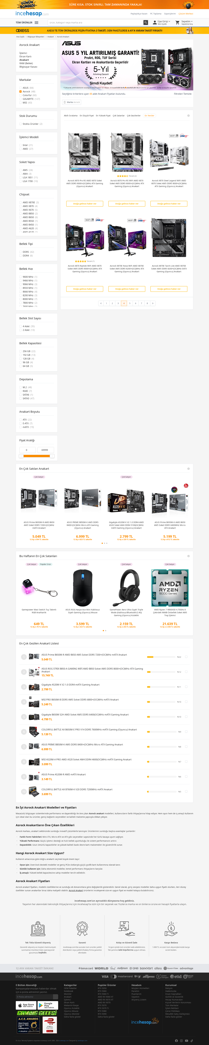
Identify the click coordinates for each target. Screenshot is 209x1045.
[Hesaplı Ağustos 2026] (104, 4)
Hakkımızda (170, 991)
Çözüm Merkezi (186, 13)
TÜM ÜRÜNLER (24, 22)
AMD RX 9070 (104, 1002)
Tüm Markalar (172, 1005)
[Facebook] (176, 1040)
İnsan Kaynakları (173, 994)
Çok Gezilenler (134, 115)
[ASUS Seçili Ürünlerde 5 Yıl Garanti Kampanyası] (126, 65)
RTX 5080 (102, 1011)
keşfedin (42, 952)
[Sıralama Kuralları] (188, 115)
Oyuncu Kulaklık (71, 1008)
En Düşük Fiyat (87, 115)
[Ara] (145, 22)
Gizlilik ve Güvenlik (174, 996)
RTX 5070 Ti (103, 1008)
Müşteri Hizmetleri (140, 988)
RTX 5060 (102, 991)
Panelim (135, 991)
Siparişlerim (170, 13)
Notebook (68, 991)
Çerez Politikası (172, 1011)
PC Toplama (155, 13)
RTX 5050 (102, 988)
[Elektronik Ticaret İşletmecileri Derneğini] (176, 977)
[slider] (21, 456)
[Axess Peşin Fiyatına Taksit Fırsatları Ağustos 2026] (104, 30)
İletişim (168, 988)
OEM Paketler (70, 988)
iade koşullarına (125, 950)
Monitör (68, 994)
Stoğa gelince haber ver (84, 203)
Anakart (24, 59)
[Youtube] (186, 1040)
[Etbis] (50, 1024)
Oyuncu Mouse (71, 1011)
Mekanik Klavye (71, 1005)
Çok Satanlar (119, 115)
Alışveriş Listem (139, 999)
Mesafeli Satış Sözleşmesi (177, 1013)
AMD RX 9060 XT (105, 996)
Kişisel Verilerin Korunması (178, 1002)
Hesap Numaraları (174, 999)
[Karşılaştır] (186, 657)
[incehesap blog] (146, 1013)
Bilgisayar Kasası (28, 66)
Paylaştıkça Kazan (139, 13)
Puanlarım (136, 994)
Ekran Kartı (25, 56)
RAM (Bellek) (26, 63)
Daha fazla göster (72, 1016)
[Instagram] (181, 1040)
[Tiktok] (191, 1040)
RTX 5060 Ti (103, 994)
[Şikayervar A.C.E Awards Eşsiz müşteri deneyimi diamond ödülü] (28, 1024)
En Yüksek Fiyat (103, 115)
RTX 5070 (102, 1005)
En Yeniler (149, 115)
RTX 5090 (102, 1013)
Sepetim (135, 996)
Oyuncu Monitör (71, 1013)
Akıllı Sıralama (70, 115)
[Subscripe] (55, 996)
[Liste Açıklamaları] (188, 469)
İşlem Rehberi (172, 1008)
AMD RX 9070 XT (105, 999)
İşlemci (23, 53)
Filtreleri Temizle (183, 93)
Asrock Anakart (76, 890)
